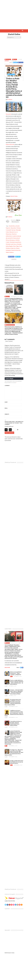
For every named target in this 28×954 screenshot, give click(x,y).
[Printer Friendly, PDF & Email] (18, 215)
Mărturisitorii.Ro (10, 144)
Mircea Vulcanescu (10, 240)
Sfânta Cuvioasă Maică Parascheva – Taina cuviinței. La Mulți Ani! (15, 673)
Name (6, 402)
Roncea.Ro (8, 114)
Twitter (15, 62)
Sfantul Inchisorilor (15, 250)
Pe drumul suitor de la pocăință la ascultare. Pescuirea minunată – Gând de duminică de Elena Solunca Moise (13, 702)
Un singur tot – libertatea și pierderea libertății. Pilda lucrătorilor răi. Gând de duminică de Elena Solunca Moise (14, 752)
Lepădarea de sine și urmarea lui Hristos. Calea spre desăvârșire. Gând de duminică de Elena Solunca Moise (14, 713)
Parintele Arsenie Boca (15, 242)
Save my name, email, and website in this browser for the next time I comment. (14, 423)
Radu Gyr (13, 248)
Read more (7, 667)
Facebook (21, 62)
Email (6, 408)
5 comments (11, 74)
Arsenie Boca (12, 226)
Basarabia (13, 228)
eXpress (7, 60)
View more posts (15, 221)
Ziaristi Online (14, 34)
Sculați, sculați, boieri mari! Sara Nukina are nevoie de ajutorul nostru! (16, 762)
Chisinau (18, 228)
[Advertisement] (14, 14)
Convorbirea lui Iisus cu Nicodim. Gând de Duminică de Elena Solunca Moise (16, 723)
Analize (7, 642)
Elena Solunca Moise (10, 324)
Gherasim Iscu (12, 232)
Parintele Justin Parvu (11, 244)
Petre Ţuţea (16, 246)
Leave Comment (9, 341)
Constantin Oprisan (10, 230)
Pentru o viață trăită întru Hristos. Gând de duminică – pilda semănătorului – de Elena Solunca (16, 682)
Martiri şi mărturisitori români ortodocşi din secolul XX (13, 236)
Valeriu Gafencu (10, 252)
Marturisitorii (16, 238)
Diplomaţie (8, 59)
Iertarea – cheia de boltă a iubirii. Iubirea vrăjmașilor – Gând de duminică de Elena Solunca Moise (16, 691)
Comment (7, 385)
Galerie (15, 59)
